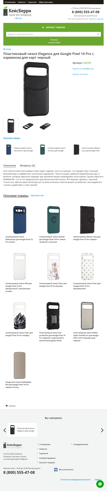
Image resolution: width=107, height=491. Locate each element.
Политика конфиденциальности (75, 479)
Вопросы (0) (27, 165)
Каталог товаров (55, 27)
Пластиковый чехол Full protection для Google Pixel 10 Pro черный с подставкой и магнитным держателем (52, 336)
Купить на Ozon (80, 74)
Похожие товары (15, 196)
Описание (9, 165)
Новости (22, 2)
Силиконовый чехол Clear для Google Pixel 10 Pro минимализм (87, 286)
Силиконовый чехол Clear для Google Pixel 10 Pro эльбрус (19, 334)
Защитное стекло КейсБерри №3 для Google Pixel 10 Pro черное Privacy (18, 384)
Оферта (98, 479)
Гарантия (32, 2)
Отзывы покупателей (54, 41)
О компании (10, 2)
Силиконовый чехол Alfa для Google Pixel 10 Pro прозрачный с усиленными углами (18, 287)
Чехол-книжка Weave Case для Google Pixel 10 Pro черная (86, 238)
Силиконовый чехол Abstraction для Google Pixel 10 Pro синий (19, 239)
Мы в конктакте (66, 469)
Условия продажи (47, 458)
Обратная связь (46, 2)
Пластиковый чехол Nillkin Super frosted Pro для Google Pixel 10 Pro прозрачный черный (86, 336)
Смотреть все (37, 195)
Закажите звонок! (96, 19)
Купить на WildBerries (83, 68)
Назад (8, 49)
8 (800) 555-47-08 (85, 12)
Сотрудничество (80, 444)
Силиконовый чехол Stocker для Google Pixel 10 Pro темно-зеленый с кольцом (52, 239)
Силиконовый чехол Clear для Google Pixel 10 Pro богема (53, 284)
